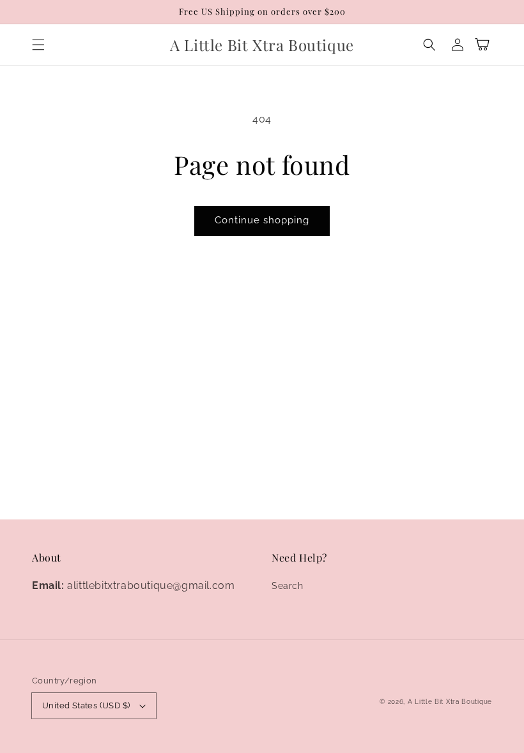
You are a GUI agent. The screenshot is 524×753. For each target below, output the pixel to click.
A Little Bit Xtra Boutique (450, 701)
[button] (38, 45)
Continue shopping (262, 220)
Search (288, 586)
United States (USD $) (86, 705)
